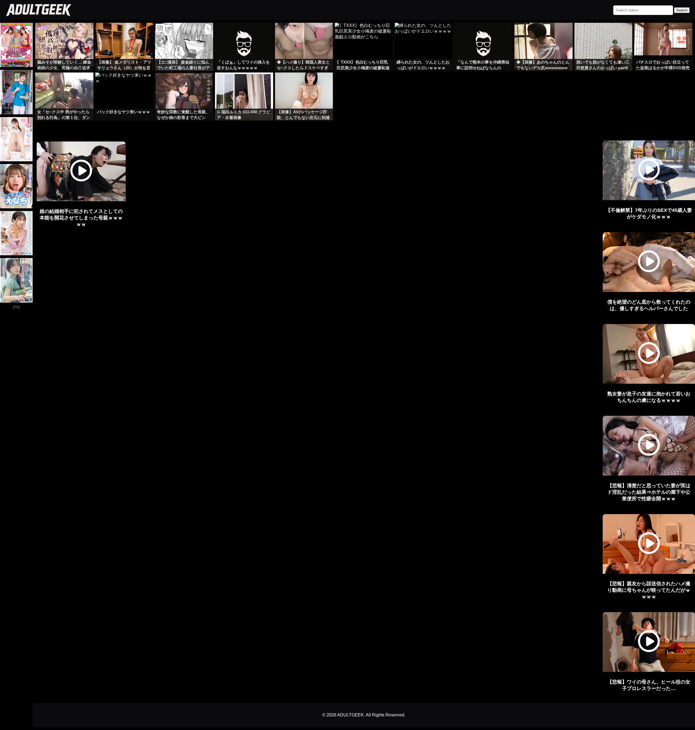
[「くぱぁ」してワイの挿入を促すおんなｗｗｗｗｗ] (244, 34)
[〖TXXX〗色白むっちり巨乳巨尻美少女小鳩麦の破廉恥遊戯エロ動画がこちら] (364, 34)
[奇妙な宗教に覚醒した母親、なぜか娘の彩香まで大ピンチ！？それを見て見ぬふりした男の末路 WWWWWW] (184, 83)
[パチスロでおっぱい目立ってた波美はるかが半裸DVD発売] (663, 34)
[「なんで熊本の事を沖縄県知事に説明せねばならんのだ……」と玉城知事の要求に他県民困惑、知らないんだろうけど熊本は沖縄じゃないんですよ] (483, 34)
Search (681, 10)
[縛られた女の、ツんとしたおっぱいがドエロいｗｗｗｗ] (424, 34)
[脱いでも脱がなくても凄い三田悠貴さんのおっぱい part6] (603, 34)
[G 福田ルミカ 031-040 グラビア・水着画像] (244, 83)
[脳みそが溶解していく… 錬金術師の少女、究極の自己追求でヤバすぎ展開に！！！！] (64, 34)
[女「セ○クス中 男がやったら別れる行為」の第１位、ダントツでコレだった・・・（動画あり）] (64, 83)
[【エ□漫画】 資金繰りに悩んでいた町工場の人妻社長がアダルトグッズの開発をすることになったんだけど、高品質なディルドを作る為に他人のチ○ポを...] (184, 34)
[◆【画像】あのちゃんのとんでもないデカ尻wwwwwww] (543, 34)
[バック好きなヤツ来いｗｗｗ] (124, 83)
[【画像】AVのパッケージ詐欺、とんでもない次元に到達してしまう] (304, 83)
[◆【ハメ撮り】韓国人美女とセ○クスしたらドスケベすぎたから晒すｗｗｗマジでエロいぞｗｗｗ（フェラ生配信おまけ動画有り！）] (304, 34)
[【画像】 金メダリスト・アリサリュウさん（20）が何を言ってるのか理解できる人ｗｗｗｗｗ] (124, 34)
